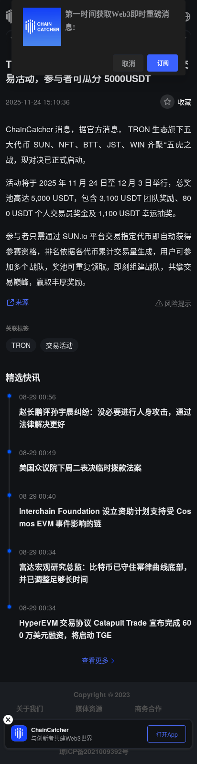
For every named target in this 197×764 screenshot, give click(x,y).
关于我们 (29, 708)
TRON (21, 345)
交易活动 (59, 345)
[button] (185, 16)
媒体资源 (89, 708)
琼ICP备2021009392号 (94, 751)
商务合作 (148, 708)
